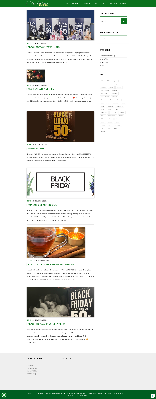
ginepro (110, 109)
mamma (122, 112)
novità (121, 115)
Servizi (96, 3)
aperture (103, 87)
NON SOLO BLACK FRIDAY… (43, 205)
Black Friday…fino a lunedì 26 (46, 324)
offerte (103, 119)
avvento (119, 87)
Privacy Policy (31, 374)
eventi (29, 260)
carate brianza (105, 96)
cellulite (114, 96)
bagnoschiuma (105, 90)
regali (102, 122)
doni (123, 103)
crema (118, 100)
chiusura (103, 100)
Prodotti (76, 3)
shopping (117, 125)
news (29, 43)
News (104, 3)
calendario (114, 93)
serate (110, 125)
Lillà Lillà (113, 112)
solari (102, 128)
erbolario (110, 106)
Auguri (111, 87)
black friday (104, 93)
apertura (117, 84)
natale (102, 115)
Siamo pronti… (37, 148)
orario (110, 119)
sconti (117, 122)
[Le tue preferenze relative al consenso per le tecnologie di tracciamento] (153, 396)
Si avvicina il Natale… (41, 89)
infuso (117, 109)
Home (67, 3)
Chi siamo (113, 3)
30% (102, 81)
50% (108, 81)
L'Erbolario (104, 112)
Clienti (111, 100)
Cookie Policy (84, 395)
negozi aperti (111, 115)
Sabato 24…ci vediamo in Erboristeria (51, 264)
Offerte (86, 3)
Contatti (124, 3)
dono (102, 106)
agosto (115, 81)
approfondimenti (106, 56)
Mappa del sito (32, 371)
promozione (119, 119)
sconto (103, 125)
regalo (110, 122)
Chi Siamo (30, 365)
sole (109, 128)
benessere (114, 90)
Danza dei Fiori (105, 103)
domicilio (115, 103)
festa (102, 109)
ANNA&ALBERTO (106, 84)
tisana (115, 128)
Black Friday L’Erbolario (44, 47)
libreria (103, 62)
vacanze (103, 131)
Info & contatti (32, 368)
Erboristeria (119, 106)
